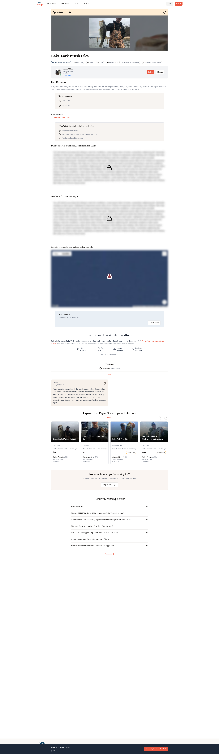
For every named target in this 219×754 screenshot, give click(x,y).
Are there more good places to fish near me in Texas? (90, 539)
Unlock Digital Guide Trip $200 (156, 749)
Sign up (178, 3)
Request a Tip (107, 485)
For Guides (64, 3)
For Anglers (51, 3)
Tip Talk (76, 3)
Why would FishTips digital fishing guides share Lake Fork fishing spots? (97, 513)
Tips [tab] (109, 374)
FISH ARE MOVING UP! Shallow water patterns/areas (152, 437)
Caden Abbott (68, 69)
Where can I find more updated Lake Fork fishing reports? (92, 526)
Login (170, 3)
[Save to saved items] (76, 424)
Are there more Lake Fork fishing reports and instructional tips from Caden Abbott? (101, 520)
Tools (85, 3)
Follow (150, 72)
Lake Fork (79, 62)
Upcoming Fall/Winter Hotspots (64, 439)
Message (160, 72)
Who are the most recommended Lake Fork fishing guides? (92, 546)
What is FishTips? (77, 507)
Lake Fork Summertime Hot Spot (93, 437)
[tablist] (109, 375)
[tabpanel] (109, 393)
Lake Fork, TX (58, 445)
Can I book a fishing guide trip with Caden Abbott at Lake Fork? (94, 533)
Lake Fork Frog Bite (120, 439)
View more (108, 417)
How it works (154, 323)
